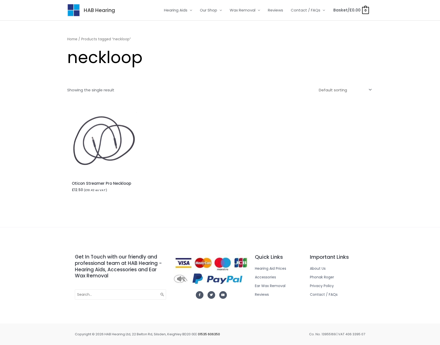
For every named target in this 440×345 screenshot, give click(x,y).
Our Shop (208, 10)
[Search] (162, 294)
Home (72, 39)
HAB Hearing (99, 10)
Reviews (275, 10)
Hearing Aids (175, 10)
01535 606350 (209, 334)
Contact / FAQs (305, 10)
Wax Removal (242, 10)
